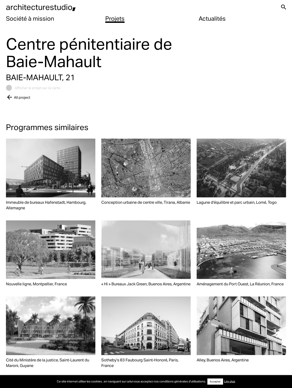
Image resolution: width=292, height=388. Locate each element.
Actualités (212, 18)
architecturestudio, (41, 7)
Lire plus (229, 381)
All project (22, 97)
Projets (115, 18)
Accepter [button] (215, 381)
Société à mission (30, 18)
